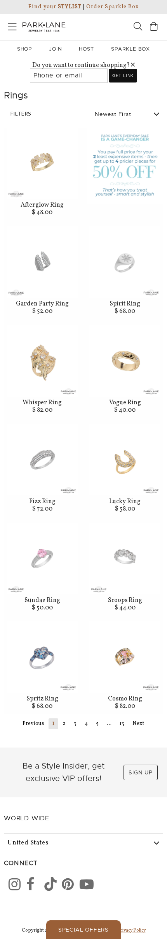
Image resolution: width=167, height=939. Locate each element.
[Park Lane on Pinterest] (65, 885)
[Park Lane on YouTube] (83, 885)
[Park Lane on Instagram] (12, 885)
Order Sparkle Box (112, 7)
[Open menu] (12, 25)
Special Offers (83, 929)
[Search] (138, 27)
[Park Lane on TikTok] (48, 885)
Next (138, 723)
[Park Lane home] (42, 26)
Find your (55, 7)
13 (122, 723)
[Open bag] (154, 27)
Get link (123, 75)
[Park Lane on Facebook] (30, 885)
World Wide (26, 818)
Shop (24, 49)
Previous (33, 723)
